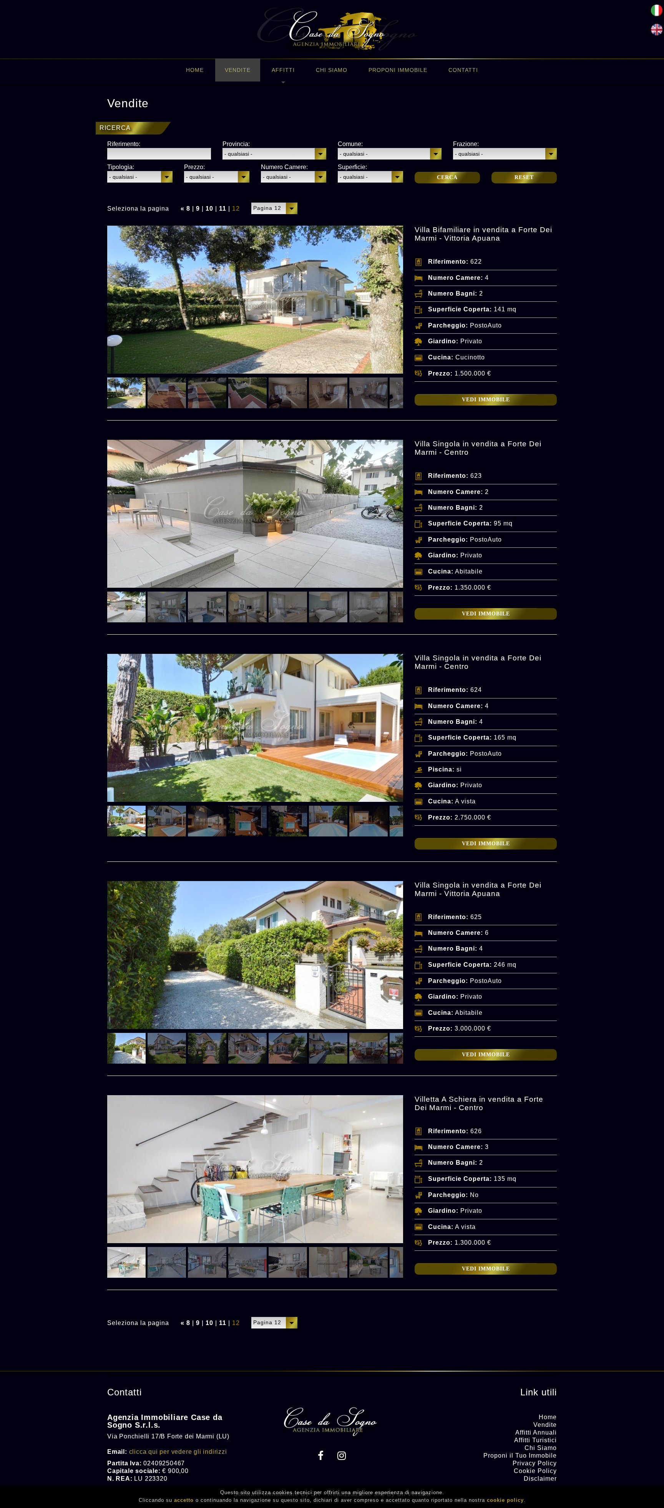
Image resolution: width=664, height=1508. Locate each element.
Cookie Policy (535, 1471)
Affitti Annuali (536, 1432)
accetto (184, 1500)
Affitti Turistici (535, 1440)
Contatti (463, 70)
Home (195, 70)
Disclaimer (540, 1478)
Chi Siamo (331, 70)
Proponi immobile (398, 70)
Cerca (447, 177)
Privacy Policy (535, 1463)
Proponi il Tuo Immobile (520, 1455)
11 (222, 208)
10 (209, 208)
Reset (524, 177)
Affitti (283, 70)
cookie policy (505, 1500)
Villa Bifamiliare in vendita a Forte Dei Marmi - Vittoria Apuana (483, 234)
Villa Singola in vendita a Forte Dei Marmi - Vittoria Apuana (478, 889)
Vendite (238, 70)
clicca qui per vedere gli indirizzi (178, 1451)
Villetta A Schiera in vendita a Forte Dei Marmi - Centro (479, 1103)
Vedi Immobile (486, 399)
